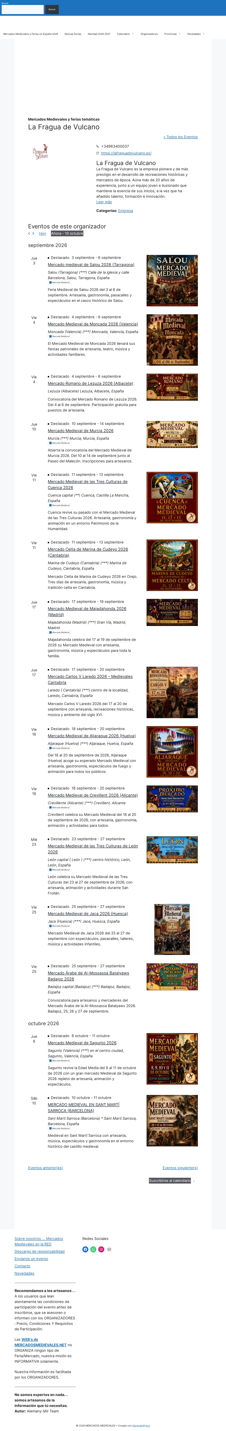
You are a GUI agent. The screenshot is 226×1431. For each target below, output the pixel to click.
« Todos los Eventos (180, 137)
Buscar (5, 3)
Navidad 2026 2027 (99, 33)
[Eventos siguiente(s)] (33, 233)
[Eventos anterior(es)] (29, 233)
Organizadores (149, 33)
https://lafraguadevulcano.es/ (126, 153)
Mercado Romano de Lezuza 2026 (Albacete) (90, 383)
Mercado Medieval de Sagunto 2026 (82, 1042)
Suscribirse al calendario (170, 1180)
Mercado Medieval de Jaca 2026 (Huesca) (88, 913)
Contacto (22, 1266)
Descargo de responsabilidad (40, 1251)
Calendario (123, 33)
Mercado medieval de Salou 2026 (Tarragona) (91, 264)
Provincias (170, 33)
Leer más (104, 202)
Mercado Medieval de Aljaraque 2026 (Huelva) (92, 735)
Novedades (194, 33)
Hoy (42, 233)
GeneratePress (141, 1425)
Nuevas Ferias (73, 33)
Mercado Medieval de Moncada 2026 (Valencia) (93, 324)
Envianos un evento (31, 1259)
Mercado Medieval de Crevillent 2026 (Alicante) (93, 795)
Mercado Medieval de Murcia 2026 (80, 430)
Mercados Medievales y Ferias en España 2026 (30, 33)
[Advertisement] (113, 70)
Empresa (125, 210)
